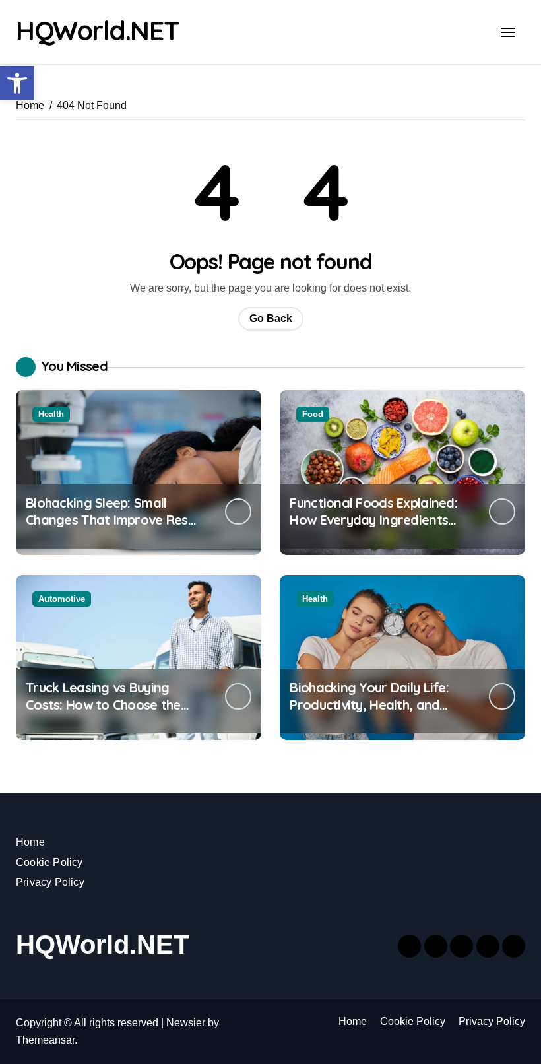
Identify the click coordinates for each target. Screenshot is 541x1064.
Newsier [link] (185, 1022)
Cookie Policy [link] (49, 862)
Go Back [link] (270, 318)
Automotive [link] (61, 599)
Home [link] (30, 842)
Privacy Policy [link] (50, 882)
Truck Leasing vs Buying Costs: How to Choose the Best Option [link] (103, 704)
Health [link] (51, 414)
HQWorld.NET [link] (97, 30)
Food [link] (312, 414)
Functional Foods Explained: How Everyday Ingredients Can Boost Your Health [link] (373, 519)
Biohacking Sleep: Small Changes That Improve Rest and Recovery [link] (109, 519)
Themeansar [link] (45, 1040)
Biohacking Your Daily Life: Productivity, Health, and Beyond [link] (369, 704)
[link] (17, 83)
